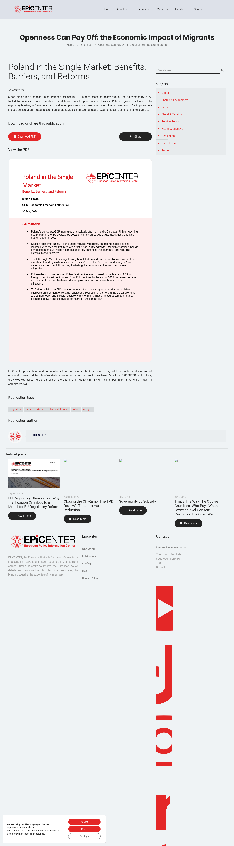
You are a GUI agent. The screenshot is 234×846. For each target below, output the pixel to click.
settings (40, 833)
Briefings (86, 44)
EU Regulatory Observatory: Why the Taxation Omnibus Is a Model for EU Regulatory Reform (33, 502)
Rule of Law (169, 143)
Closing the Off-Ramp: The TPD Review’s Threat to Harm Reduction (88, 505)
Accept (84, 822)
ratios (75, 409)
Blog (84, 570)
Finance (166, 107)
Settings (84, 836)
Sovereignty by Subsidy (137, 501)
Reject (84, 829)
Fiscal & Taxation (172, 114)
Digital (166, 92)
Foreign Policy (170, 121)
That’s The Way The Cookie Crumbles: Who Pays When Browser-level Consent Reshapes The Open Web (196, 507)
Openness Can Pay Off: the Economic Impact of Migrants (132, 44)
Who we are (88, 549)
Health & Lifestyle (172, 128)
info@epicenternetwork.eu (171, 547)
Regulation (168, 136)
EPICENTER (38, 435)
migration (16, 409)
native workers (34, 409)
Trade (165, 150)
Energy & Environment (175, 100)
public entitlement (58, 409)
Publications (89, 556)
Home (70, 44)
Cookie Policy (90, 578)
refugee (87, 409)
